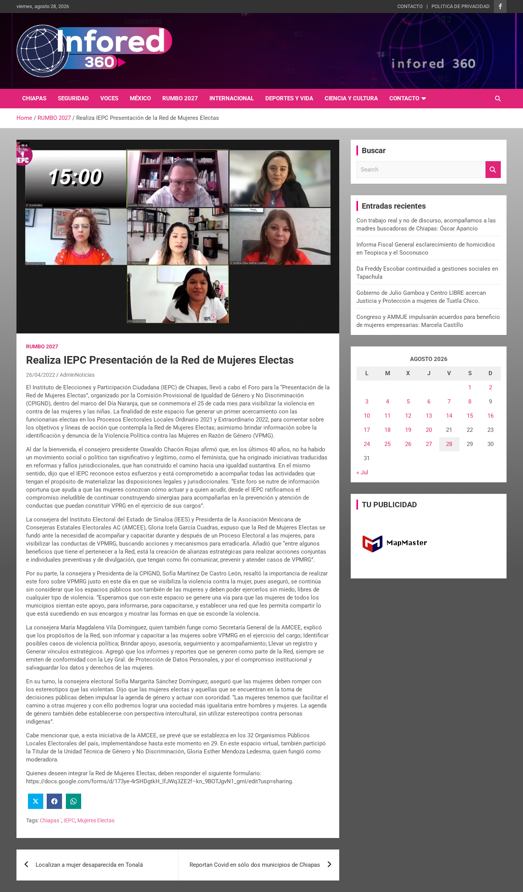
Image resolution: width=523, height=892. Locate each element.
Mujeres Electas (95, 820)
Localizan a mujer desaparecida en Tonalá (89, 864)
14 (449, 415)
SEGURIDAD (73, 98)
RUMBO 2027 (180, 98)
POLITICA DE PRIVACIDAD (460, 6)
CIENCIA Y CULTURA (351, 98)
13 (429, 415)
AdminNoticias (77, 375)
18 (387, 429)
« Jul (362, 472)
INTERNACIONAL (231, 98)
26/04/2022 (40, 375)
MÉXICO (140, 98)
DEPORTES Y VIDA (289, 98)
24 (367, 444)
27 (429, 444)
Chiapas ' (50, 820)
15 (470, 415)
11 (387, 415)
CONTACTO (410, 6)
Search (493, 169)
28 (449, 444)
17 (367, 429)
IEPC (69, 820)
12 (408, 415)
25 (387, 444)
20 (429, 429)
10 (367, 415)
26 (408, 444)
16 (490, 415)
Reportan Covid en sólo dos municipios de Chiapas (255, 864)
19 (408, 429)
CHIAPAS (34, 98)
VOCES (109, 98)
